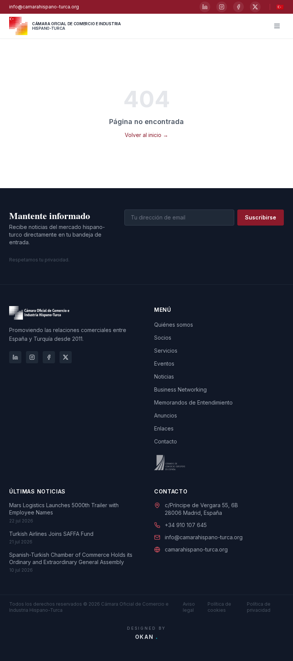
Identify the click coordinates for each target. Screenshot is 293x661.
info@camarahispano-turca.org (44, 7)
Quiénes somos (173, 324)
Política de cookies (219, 607)
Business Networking (180, 389)
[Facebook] (238, 7)
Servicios (165, 350)
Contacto (165, 441)
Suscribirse (260, 217)
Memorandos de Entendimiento (193, 402)
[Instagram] (221, 7)
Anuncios (165, 415)
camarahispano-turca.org (196, 549)
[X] (255, 7)
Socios (162, 337)
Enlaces (164, 428)
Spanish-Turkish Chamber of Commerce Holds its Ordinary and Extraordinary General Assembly (70, 558)
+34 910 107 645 (186, 525)
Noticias (164, 376)
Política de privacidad (258, 607)
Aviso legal (189, 607)
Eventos (164, 363)
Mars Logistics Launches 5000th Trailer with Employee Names (64, 509)
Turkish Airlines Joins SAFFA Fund (51, 533)
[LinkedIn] (205, 7)
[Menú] (277, 26)
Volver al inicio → (146, 135)
